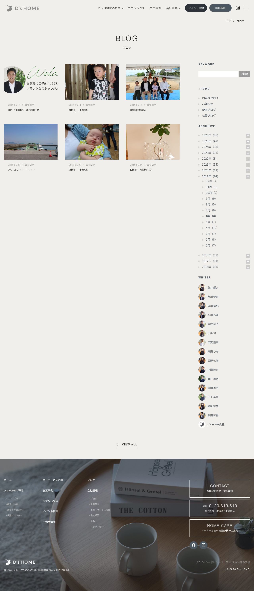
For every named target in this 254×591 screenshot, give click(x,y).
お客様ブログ (210, 98)
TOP (228, 21)
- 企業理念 (94, 504)
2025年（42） (211, 141)
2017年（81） (211, 261)
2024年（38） (211, 147)
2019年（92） (211, 176)
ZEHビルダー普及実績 (237, 562)
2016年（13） (211, 267)
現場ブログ (209, 110)
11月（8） (212, 187)
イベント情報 (196, 8)
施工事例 (155, 8)
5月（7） (211, 222)
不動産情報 (49, 522)
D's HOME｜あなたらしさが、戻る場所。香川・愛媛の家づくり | (27, 8)
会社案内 (172, 8)
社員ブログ (209, 115)
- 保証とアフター (14, 515)
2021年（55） (211, 164)
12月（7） (212, 181)
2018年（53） (211, 255)
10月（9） (212, 193)
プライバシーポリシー (208, 562)
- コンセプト (12, 498)
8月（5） (211, 204)
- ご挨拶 (93, 498)
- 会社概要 (94, 515)
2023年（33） (211, 153)
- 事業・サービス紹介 (99, 509)
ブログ (91, 480)
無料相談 (220, 8)
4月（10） (212, 228)
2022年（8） (210, 158)
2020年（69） (211, 170)
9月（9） (211, 199)
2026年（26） (211, 135)
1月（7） (211, 245)
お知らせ (207, 104)
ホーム (8, 480)
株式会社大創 (20, 562)
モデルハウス (136, 8)
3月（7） (211, 234)
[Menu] (245, 8)
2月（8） (211, 239)
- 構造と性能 (12, 504)
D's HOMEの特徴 (109, 8)
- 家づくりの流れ (14, 509)
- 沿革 (92, 520)
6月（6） (211, 216)
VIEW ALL (129, 444)
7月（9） (211, 210)
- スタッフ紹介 (96, 526)
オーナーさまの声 (53, 480)
